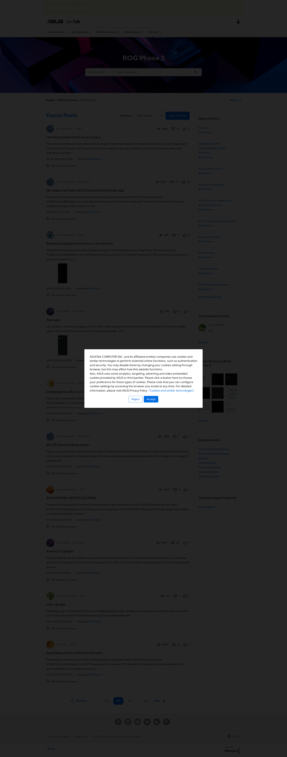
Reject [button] (136, 399)
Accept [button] (151, 399)
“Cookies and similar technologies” (171, 390)
